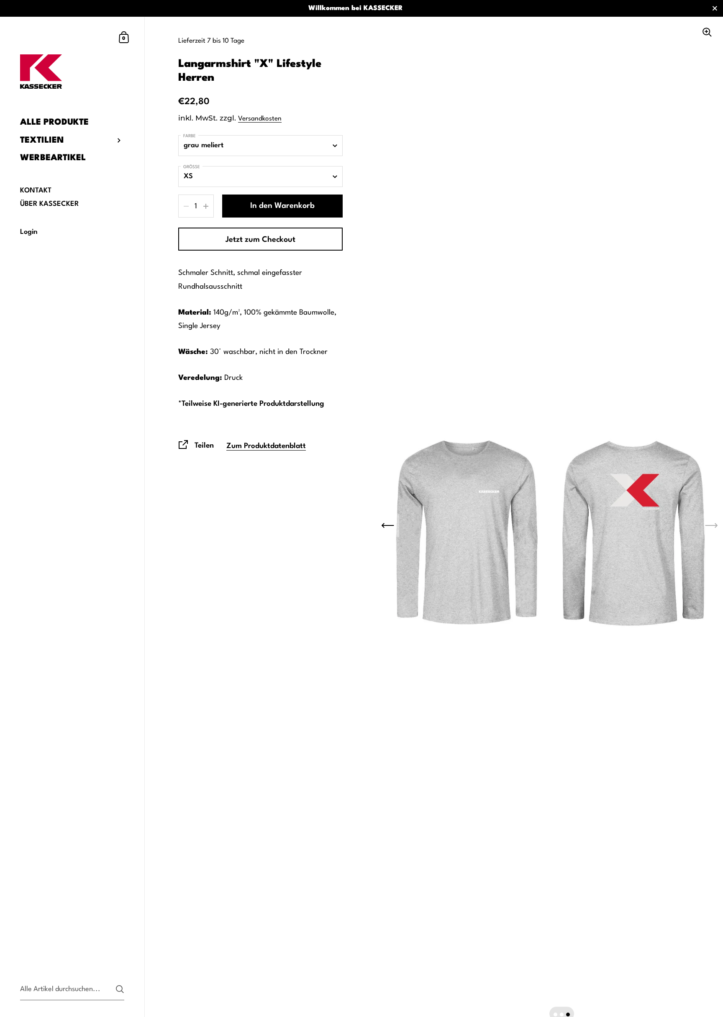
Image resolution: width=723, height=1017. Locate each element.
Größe (191, 167)
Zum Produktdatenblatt (266, 446)
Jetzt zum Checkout (260, 239)
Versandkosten (260, 118)
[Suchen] (119, 989)
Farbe (189, 136)
